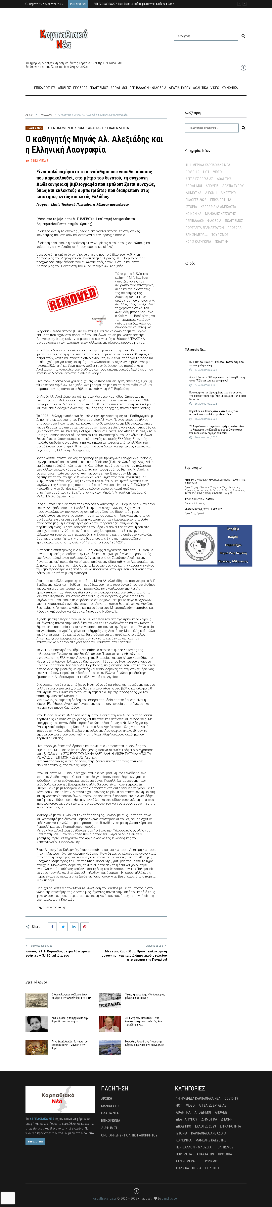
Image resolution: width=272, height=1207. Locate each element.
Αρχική (29, 114)
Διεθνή (211, 193)
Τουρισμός (220, 234)
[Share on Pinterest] (84, 927)
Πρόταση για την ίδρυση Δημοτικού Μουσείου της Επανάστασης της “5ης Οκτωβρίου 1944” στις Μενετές (218, 396)
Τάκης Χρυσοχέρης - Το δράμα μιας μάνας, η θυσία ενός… (145, 996)
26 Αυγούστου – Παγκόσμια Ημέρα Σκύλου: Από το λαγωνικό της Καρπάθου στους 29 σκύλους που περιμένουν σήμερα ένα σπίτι (216, 430)
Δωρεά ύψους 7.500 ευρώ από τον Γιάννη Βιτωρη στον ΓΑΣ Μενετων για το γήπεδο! (217, 379)
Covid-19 (192, 172)
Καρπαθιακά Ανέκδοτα (218, 207)
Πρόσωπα (235, 228)
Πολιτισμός (46, 114)
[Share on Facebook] (52, 927)
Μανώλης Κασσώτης (220, 214)
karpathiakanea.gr (104, 1198)
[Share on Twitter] (63, 927)
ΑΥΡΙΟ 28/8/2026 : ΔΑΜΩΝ (199, 499)
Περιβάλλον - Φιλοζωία (203, 221)
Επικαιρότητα (220, 200)
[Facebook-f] (243, 68)
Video (217, 172)
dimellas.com (170, 1198)
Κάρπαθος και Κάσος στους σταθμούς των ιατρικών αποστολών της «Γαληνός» (213, 413)
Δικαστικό (228, 193)
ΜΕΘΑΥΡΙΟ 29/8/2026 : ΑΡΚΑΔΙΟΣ (204, 509)
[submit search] (243, 36)
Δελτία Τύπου (233, 186)
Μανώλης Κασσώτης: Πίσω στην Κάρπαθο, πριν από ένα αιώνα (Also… (145, 1043)
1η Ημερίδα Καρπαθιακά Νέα (208, 165)
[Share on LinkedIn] (74, 927)
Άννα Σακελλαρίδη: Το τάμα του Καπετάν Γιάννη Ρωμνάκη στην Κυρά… (70, 1045)
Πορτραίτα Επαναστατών (205, 228)
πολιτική (221, 241)
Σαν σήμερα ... (197, 234)
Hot (206, 172)
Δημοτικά (193, 193)
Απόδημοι (194, 186)
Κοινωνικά (193, 214)
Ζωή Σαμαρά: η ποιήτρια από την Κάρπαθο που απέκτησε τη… (70, 1019)
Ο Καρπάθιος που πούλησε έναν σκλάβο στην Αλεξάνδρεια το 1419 (72, 996)
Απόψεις (212, 186)
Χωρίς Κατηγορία (198, 241)
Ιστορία (191, 207)
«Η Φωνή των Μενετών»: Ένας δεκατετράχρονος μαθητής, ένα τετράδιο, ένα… (143, 1021)
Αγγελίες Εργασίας (199, 179)
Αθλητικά (224, 179)
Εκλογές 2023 (196, 200)
